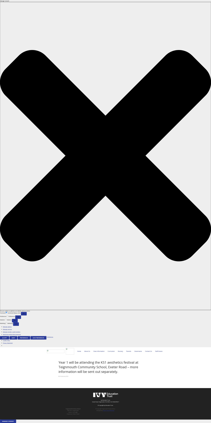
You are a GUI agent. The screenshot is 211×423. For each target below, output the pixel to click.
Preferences (24, 338)
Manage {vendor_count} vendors (11, 332)
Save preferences (38, 338)
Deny (13, 338)
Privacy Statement (8, 343)
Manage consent (8, 421)
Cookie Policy (6, 340)
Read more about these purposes (12, 334)
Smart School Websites (108, 410)
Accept (4, 338)
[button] (105, 156)
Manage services (7, 329)
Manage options (7, 327)
